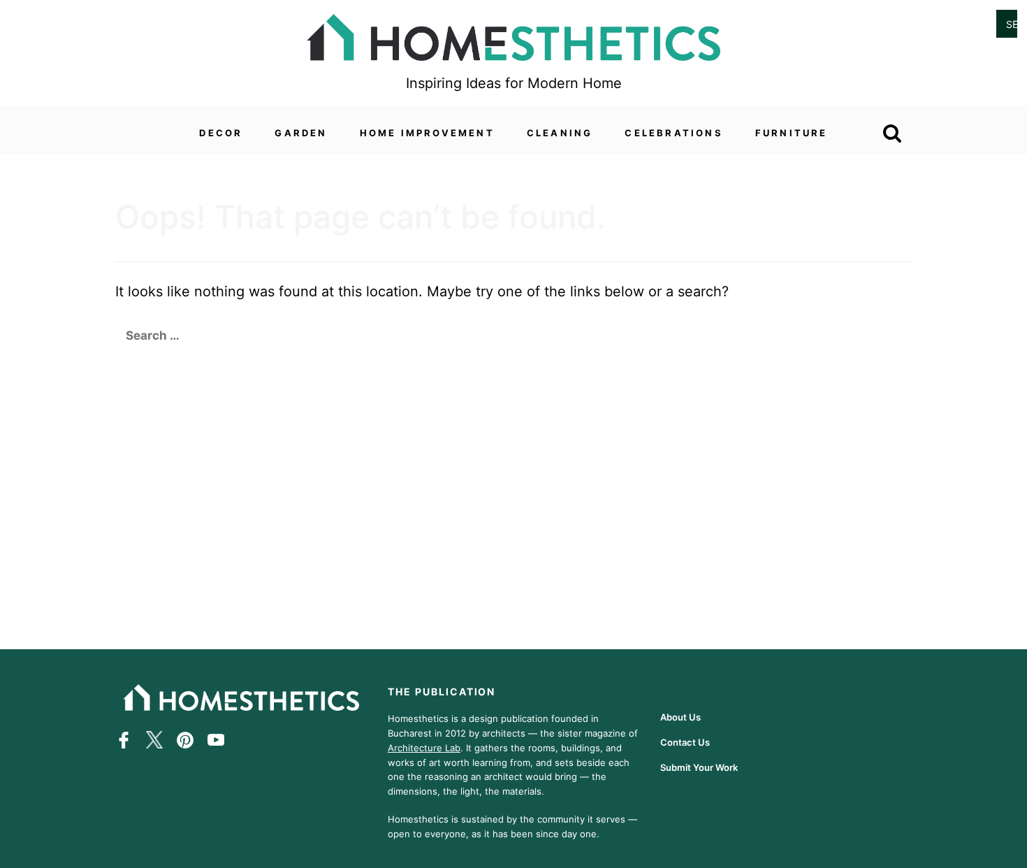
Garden (301, 132)
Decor (220, 132)
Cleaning (560, 132)
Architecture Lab (424, 747)
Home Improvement (427, 132)
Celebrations (673, 132)
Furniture (791, 132)
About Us (680, 717)
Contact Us (685, 742)
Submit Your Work (699, 767)
